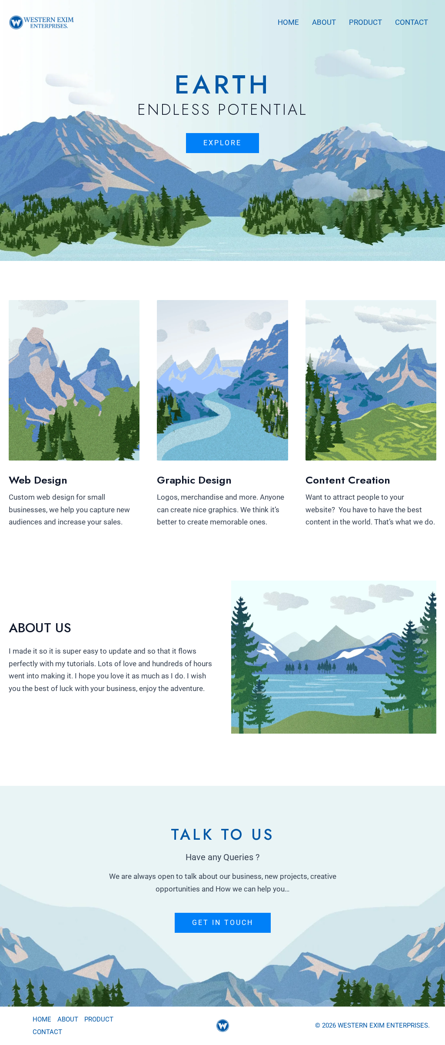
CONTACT (411, 22)
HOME (288, 22)
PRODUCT (365, 22)
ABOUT (324, 22)
